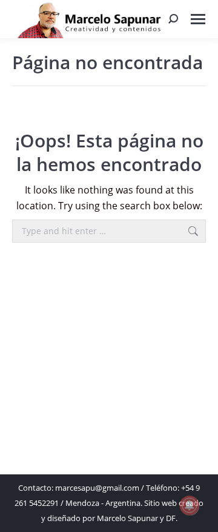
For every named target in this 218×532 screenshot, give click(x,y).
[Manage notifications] (189, 505)
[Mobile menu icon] (198, 19)
